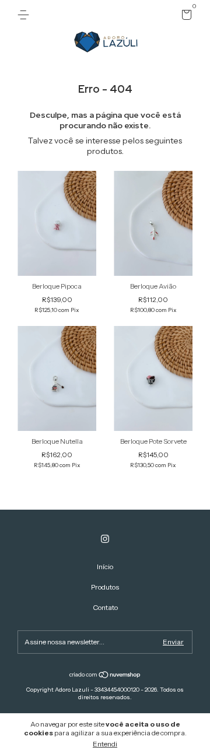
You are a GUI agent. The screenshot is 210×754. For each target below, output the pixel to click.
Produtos (105, 587)
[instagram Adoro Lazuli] (105, 538)
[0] (184, 16)
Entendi (105, 743)
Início (105, 566)
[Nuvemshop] (105, 676)
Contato (105, 607)
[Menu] (25, 15)
